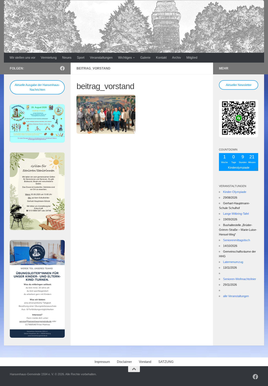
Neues (66, 57)
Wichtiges (125, 57)
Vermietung (49, 57)
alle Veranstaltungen (236, 296)
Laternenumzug (233, 262)
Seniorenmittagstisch (236, 240)
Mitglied (191, 57)
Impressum (102, 361)
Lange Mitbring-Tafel (236, 213)
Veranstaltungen (101, 57)
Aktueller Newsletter (239, 85)
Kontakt (161, 57)
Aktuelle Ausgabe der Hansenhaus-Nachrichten (37, 87)
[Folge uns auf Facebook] (62, 68)
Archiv (176, 57)
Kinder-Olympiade (234, 191)
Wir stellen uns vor (22, 57)
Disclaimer (124, 361)
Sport (80, 57)
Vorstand (145, 361)
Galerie (145, 57)
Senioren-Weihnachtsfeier (239, 279)
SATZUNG (165, 361)
